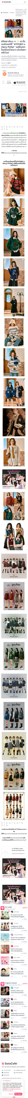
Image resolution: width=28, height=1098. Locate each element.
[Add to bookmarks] (3, 82)
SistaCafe (5, 12)
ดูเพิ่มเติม (24, 908)
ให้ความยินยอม (18, 1094)
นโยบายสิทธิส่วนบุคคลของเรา (14, 1089)
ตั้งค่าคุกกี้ (11, 1094)
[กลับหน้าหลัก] (7, 2)
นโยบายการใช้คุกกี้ (9, 1090)
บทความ (12, 12)
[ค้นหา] (24, 2)
